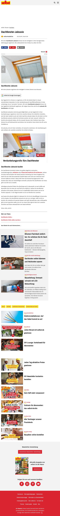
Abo (39, 504)
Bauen (7, 27)
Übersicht (43, 52)
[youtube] (38, 484)
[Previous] (3, 69)
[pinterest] (33, 484)
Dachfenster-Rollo (6, 217)
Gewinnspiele (28, 504)
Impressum (20, 494)
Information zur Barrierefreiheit (35, 497)
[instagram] (27, 484)
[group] (24, 72)
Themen (22, 504)
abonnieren (37, 469)
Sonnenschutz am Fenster (32, 307)
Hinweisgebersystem (22, 501)
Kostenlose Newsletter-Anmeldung (30, 452)
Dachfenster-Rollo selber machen (10, 220)
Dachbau (11, 27)
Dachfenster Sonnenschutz (18, 307)
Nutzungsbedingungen (29, 494)
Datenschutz (39, 494)
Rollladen (15, 172)
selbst (2, 27)
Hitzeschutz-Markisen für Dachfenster (31, 172)
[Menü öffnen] (58, 2)
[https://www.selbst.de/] (5, 3)
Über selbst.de (32, 501)
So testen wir (40, 501)
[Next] (45, 69)
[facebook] (21, 484)
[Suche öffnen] (54, 2)
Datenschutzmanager (22, 497)
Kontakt (35, 504)
